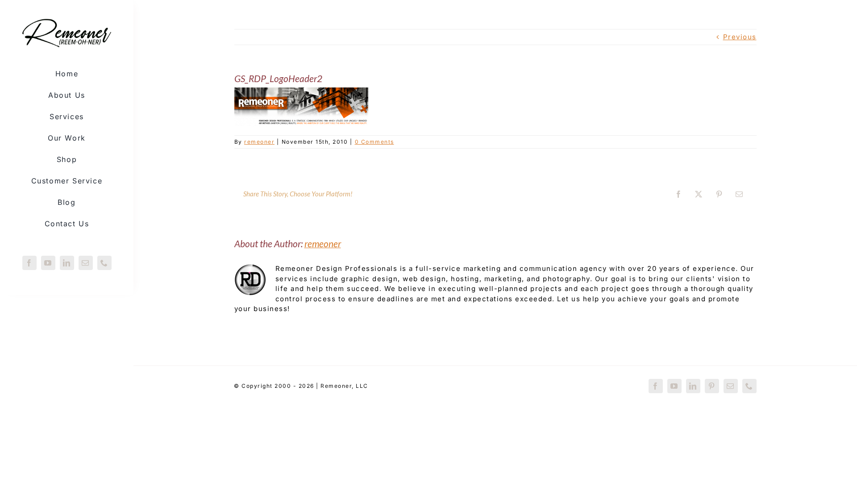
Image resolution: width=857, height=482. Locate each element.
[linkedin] (67, 263)
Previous (740, 37)
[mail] (86, 263)
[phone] (104, 263)
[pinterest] (712, 386)
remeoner (259, 141)
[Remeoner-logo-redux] (67, 19)
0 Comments (374, 141)
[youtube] (48, 263)
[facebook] (29, 263)
